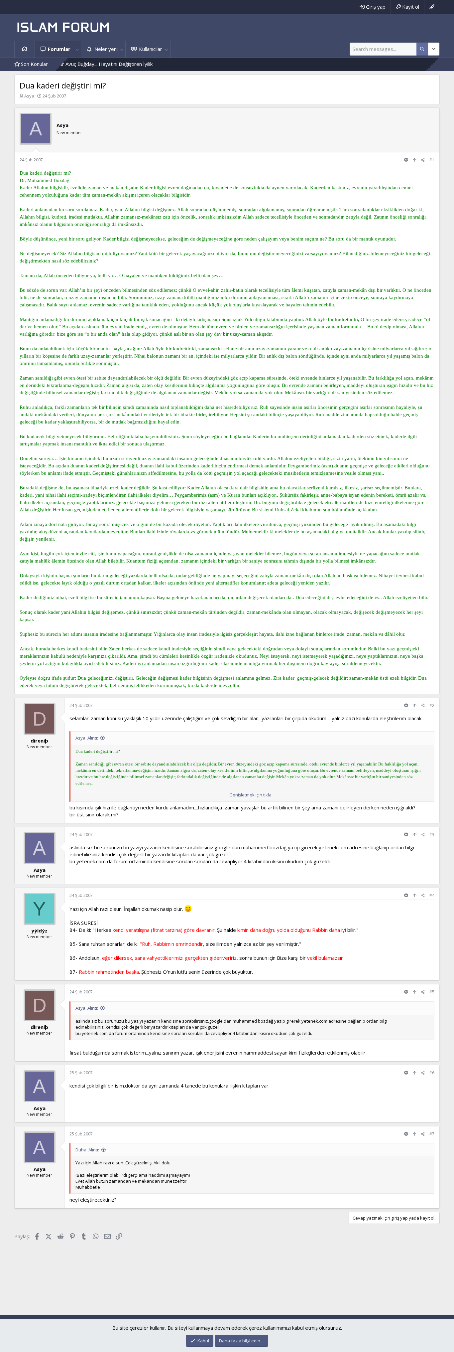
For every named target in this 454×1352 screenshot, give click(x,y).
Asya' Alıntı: (86, 738)
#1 (431, 160)
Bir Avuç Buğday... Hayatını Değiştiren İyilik (73, 64)
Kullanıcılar (150, 49)
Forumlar (59, 49)
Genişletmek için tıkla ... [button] (252, 795)
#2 (431, 705)
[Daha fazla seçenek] (422, 49)
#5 (431, 992)
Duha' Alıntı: (87, 1150)
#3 (431, 834)
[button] (77, 49)
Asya (29, 96)
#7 (431, 1134)
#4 (431, 895)
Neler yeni (106, 49)
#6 (431, 1073)
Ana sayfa (25, 49)
